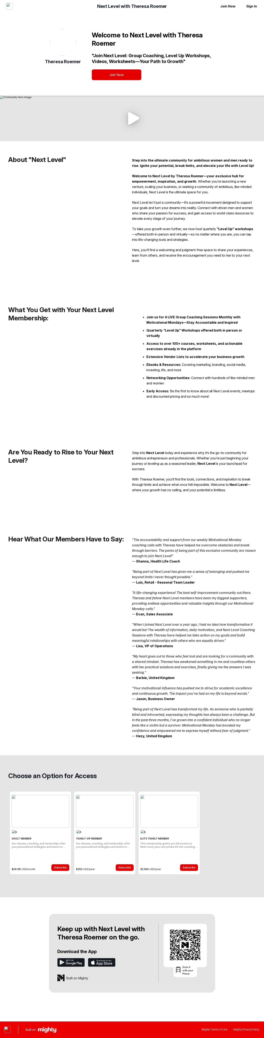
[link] (40, 833)
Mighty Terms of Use (214, 1029)
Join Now (227, 6)
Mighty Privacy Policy (246, 1029)
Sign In (251, 6)
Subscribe (60, 867)
